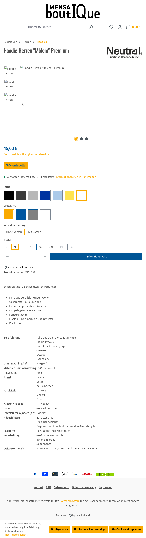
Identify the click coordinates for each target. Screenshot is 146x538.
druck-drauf (83, 515)
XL (31, 247)
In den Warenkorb (96, 256)
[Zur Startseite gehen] (73, 11)
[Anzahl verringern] (7, 256)
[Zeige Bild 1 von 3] (76, 138)
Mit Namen (34, 232)
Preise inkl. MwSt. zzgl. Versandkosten (26, 154)
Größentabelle (15, 165)
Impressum (105, 487)
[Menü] (8, 26)
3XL (51, 247)
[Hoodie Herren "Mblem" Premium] (81, 104)
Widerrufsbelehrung (84, 487)
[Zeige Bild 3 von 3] (86, 138)
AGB (48, 487)
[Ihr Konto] (120, 26)
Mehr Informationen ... (16, 534)
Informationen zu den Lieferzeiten (75, 177)
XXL (41, 247)
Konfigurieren (59, 529)
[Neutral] (124, 52)
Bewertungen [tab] (49, 286)
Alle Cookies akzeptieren (126, 529)
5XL (73, 247)
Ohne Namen (14, 232)
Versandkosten (70, 501)
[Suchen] (91, 26)
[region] (73, 104)
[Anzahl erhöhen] (45, 256)
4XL (62, 247)
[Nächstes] (139, 104)
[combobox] (55, 26)
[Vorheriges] (23, 104)
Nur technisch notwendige (89, 529)
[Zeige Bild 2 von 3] (81, 138)
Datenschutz (61, 487)
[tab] (12, 287)
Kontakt (38, 487)
